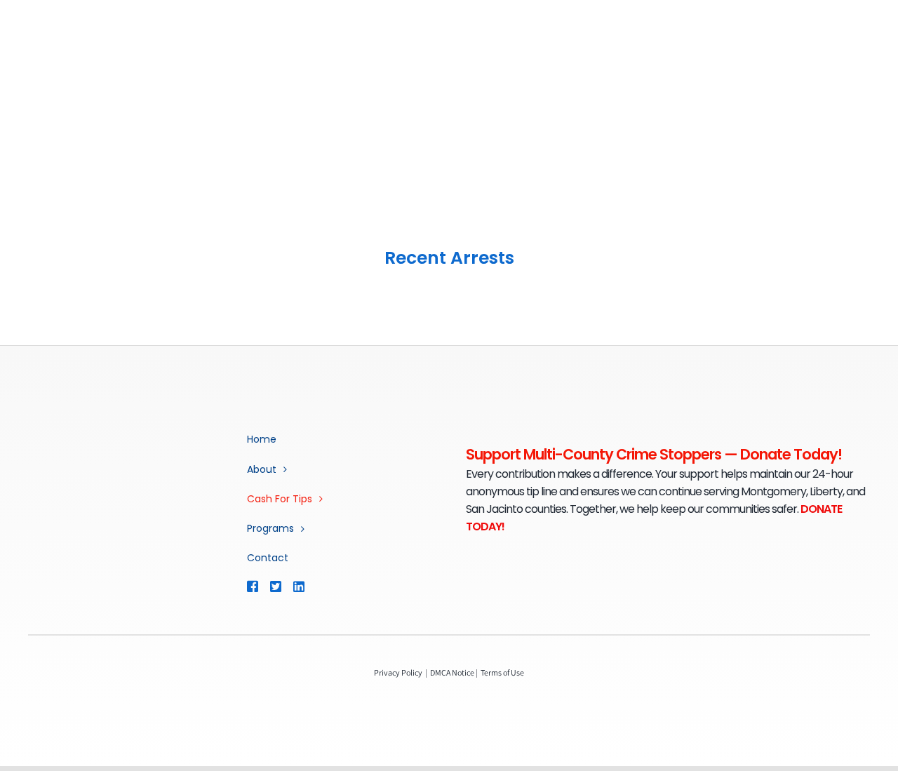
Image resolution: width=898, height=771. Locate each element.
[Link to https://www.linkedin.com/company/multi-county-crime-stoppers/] (318, 586)
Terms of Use (502, 672)
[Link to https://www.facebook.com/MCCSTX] (252, 586)
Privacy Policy (398, 672)
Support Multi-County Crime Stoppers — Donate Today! (654, 454)
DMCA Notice (452, 672)
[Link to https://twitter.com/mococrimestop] (275, 586)
